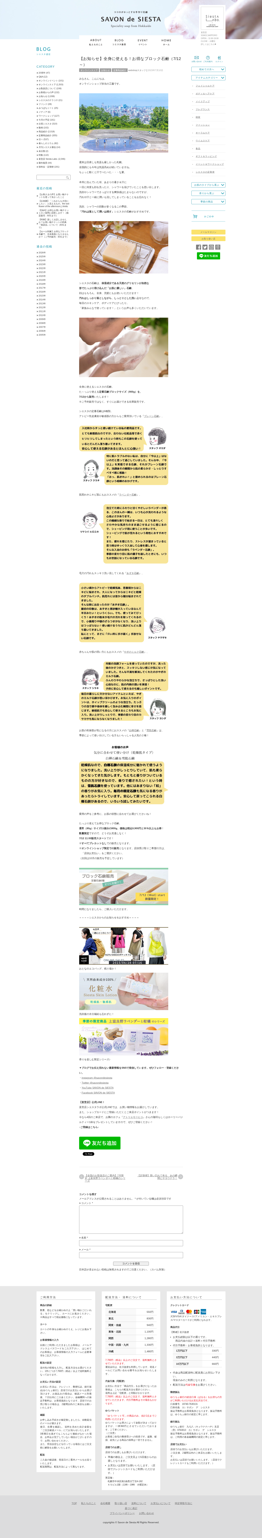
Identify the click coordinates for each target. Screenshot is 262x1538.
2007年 (42, 327)
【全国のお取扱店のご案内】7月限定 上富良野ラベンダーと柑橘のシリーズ (105, 1178)
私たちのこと (88, 1503)
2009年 (42, 319)
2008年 (42, 323)
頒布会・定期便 (46, 167)
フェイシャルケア (205, 86)
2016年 (42, 292)
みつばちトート (46, 108)
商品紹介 (43, 131)
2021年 (42, 272)
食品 (198, 148)
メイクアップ (203, 101)
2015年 (42, 295)
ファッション (203, 125)
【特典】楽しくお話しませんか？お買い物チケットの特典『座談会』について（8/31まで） (52, 223)
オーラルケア (203, 133)
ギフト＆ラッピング (206, 156)
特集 (41, 155)
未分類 (42, 151)
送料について (138, 1503)
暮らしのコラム (46, 143)
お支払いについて (161, 1503)
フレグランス (203, 109)
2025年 (42, 256)
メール (85, 1249)
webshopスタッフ (137, 70)
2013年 (42, 303)
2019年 (42, 280)
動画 (41, 127)
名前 (84, 1237)
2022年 (42, 268)
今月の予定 (44, 120)
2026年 (42, 252)
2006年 (42, 331)
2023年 (42, 264)
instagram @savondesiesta (97, 1077)
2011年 (42, 311)
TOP (74, 1503)
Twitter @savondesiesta (95, 1082)
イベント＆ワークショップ (210, 164)
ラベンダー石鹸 (128, 494)
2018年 (42, 284)
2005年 (42, 335)
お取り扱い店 (208, 239)
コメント (87, 1203)
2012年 (42, 307)
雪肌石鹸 (151, 730)
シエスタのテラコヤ (48, 100)
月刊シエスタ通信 (47, 147)
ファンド (43, 104)
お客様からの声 (46, 92)
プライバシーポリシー (122, 1513)
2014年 (42, 299)
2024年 (42, 260)
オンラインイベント (48, 80)
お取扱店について (47, 88)
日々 (41, 139)
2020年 (42, 276)
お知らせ (105, 70)
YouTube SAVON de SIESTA (98, 1087)
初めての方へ (206, 69)
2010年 (42, 315)
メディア (43, 112)
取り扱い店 (121, 1503)
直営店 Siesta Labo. (48, 159)
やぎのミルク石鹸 (134, 651)
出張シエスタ (45, 123)
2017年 (42, 288)
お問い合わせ (146, 1513)
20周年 (42, 73)
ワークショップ (46, 116)
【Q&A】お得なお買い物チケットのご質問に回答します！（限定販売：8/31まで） (54, 213)
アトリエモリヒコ (133, 1117)
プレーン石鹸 (151, 416)
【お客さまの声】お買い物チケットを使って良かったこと (54, 195)
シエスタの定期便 (205, 172)
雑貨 (198, 117)
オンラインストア (89, 70)
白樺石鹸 (134, 730)
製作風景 (43, 163)
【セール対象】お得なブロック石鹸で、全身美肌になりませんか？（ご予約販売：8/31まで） (54, 234)
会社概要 (105, 1503)
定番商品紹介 (119, 70)
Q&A (41, 76)
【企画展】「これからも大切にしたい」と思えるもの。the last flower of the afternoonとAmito (54, 204)
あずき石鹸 (133, 573)
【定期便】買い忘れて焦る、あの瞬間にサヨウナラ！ (157, 1177)
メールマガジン (208, 232)
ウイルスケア (203, 140)
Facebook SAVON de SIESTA (98, 1092)
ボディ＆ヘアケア (205, 93)
